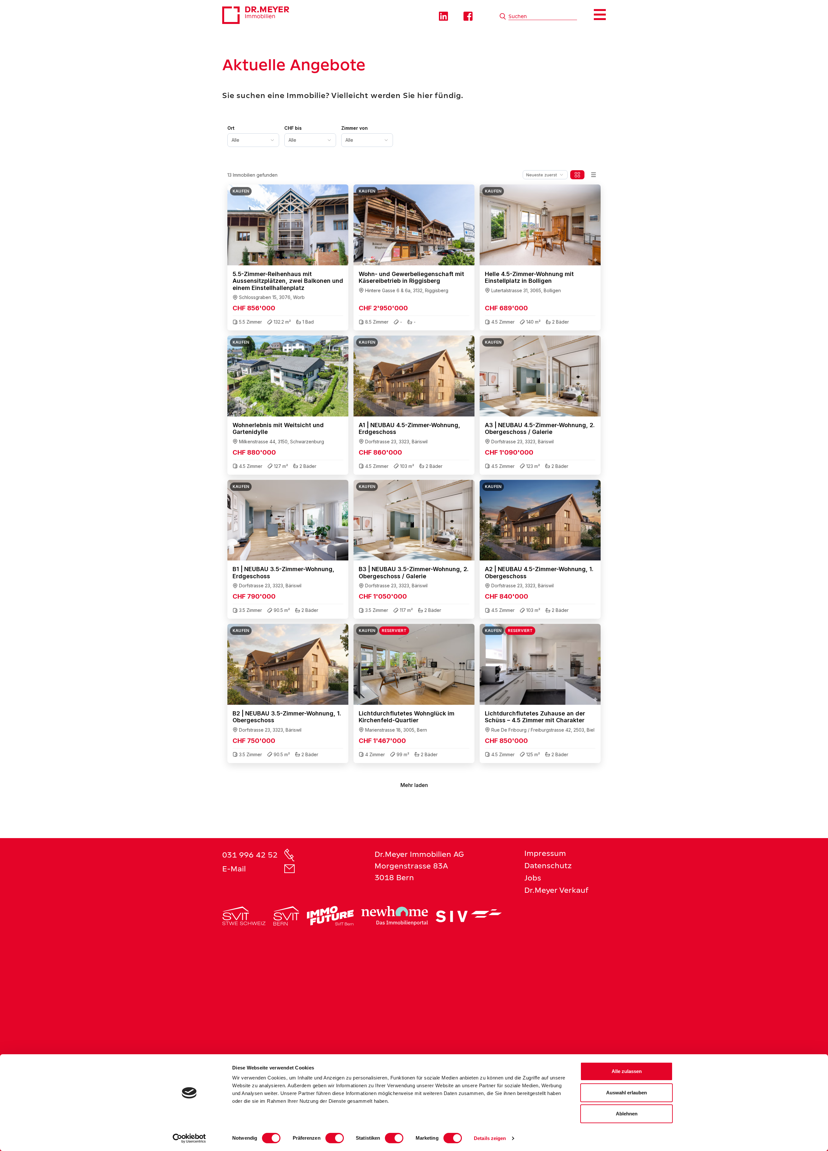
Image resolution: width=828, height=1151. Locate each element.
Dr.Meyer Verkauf (556, 890)
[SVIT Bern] (286, 916)
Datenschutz (548, 865)
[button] (287, 257)
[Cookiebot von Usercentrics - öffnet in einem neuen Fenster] (189, 1138)
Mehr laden (414, 785)
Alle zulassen (627, 1071)
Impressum (545, 853)
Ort (230, 128)
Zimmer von (354, 128)
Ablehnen (626, 1113)
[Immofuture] (330, 916)
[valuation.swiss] (469, 916)
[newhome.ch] (394, 916)
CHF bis (293, 128)
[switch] (334, 1138)
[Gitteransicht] (577, 174)
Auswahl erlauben (626, 1092)
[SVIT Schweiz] (244, 916)
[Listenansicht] (593, 174)
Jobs (532, 878)
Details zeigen (490, 1138)
